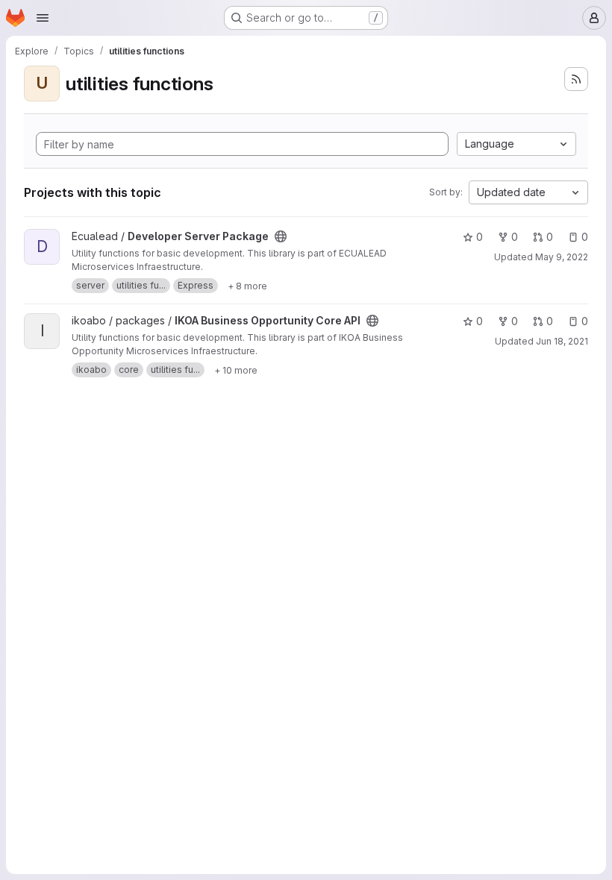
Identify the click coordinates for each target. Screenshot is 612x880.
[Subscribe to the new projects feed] (576, 79)
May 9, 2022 (561, 257)
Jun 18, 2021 (562, 341)
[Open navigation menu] (42, 18)
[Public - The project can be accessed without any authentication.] (281, 236)
